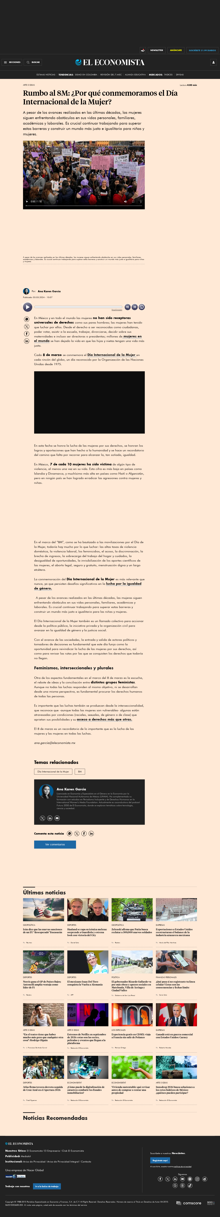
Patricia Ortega (120, 1048)
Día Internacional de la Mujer (111, 355)
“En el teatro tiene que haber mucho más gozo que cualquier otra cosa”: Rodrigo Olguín (43, 1037)
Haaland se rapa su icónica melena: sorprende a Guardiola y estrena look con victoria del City (87, 932)
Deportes (71, 925)
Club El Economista (73, 1150)
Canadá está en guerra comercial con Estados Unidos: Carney (174, 1036)
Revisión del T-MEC (111, 74)
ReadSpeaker (117, 310)
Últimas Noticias (45, 74)
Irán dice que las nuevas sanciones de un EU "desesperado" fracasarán (43, 931)
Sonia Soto (163, 995)
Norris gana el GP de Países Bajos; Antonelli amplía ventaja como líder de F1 (42, 984)
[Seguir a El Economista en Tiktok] (190, 1185)
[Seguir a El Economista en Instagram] (197, 1179)
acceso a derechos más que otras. (104, 719)
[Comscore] (188, 1203)
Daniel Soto (75, 942)
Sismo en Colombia (86, 74)
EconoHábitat (74, 1082)
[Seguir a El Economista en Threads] (182, 1185)
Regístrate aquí (160, 1160)
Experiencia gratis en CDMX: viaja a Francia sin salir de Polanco (131, 1036)
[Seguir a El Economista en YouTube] (182, 1179)
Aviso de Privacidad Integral (63, 1161)
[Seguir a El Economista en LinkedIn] (175, 1179)
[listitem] (27, 307)
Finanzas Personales (166, 977)
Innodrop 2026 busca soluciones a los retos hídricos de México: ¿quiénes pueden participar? (175, 1090)
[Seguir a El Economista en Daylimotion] (204, 1179)
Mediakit (26, 1156)
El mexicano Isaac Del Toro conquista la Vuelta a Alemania (85, 983)
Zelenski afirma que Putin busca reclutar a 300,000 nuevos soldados (132, 931)
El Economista (35, 1150)
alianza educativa (135, 74)
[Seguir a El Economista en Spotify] (190, 1179)
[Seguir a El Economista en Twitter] (167, 1179)
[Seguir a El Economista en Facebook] (160, 1179)
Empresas (160, 925)
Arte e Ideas (29, 85)
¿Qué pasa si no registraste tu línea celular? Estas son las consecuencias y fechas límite (176, 984)
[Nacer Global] (15, 1176)
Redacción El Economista (79, 1048)
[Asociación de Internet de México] (211, 1203)
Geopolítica (29, 925)
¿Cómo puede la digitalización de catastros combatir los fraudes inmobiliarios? (86, 1090)
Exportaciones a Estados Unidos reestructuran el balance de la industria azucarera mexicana (174, 932)
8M (80, 771)
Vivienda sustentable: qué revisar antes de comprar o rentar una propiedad (131, 1090)
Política (116, 977)
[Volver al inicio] (69, 1143)
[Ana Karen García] (26, 291)
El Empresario (52, 1150)
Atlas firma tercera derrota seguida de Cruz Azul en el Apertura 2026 (43, 1088)
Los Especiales (118, 1030)
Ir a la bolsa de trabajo (46, 1186)
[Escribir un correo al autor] (57, 818)
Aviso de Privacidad (34, 1161)
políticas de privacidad (182, 1166)
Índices (168, 74)
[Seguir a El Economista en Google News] (175, 1185)
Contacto (86, 1161)
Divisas (180, 74)
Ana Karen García (49, 291)
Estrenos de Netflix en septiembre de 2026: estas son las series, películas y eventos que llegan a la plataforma (87, 1039)
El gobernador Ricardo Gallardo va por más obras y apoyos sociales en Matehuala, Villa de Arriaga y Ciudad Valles (132, 986)
